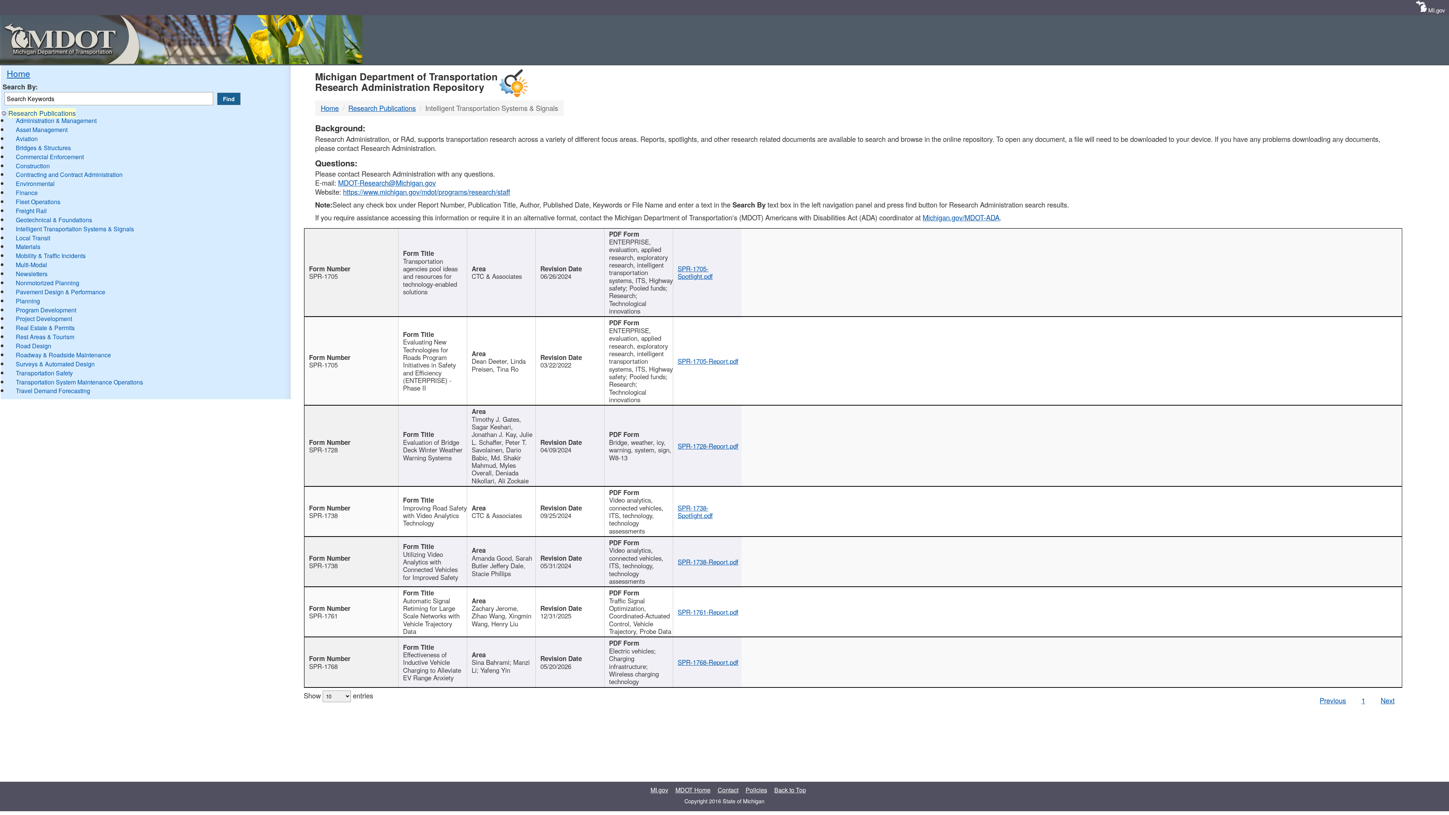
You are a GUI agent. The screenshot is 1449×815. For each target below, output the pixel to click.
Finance (27, 192)
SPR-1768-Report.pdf (708, 662)
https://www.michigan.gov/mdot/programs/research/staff (426, 192)
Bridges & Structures (43, 147)
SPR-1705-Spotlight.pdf (695, 272)
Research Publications (42, 113)
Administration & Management (56, 120)
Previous (1333, 700)
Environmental (35, 183)
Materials (28, 246)
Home (18, 73)
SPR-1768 (323, 666)
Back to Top (790, 790)
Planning (28, 301)
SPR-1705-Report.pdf (708, 361)
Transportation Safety (44, 373)
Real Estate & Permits (45, 327)
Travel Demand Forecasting (53, 390)
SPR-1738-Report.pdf (708, 561)
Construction (33, 165)
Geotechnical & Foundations (54, 219)
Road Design (33, 345)
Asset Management (42, 129)
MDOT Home (693, 790)
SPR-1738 (323, 515)
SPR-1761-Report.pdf (708, 612)
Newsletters (32, 273)
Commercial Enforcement (50, 156)
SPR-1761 (323, 615)
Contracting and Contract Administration (69, 174)
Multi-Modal (31, 264)
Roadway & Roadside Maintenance (63, 355)
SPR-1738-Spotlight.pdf (695, 511)
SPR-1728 (323, 449)
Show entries (338, 695)
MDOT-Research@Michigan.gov (387, 183)
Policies (756, 790)
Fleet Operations (38, 201)
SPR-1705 (323, 276)
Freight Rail (31, 210)
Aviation (27, 138)
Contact (728, 790)
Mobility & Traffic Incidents (51, 255)
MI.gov (1436, 10)
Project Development (44, 318)
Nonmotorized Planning (47, 282)
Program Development (46, 310)
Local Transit (33, 238)
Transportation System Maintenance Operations (79, 382)
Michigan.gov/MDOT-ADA (961, 217)
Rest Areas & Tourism (45, 336)
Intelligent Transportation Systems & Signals (75, 229)
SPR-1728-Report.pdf (708, 446)
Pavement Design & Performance (60, 292)
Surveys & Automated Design (55, 364)
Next (1388, 700)
